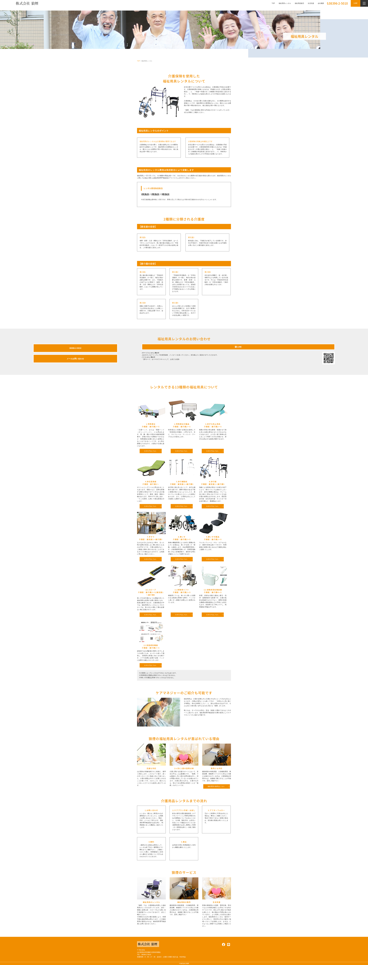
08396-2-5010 (75, 348)
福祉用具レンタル (285, 3)
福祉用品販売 (299, 3)
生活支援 (311, 3)
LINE (355, 3)
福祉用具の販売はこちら (216, 786)
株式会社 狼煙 (184, 963)
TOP (273, 3)
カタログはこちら (150, 451)
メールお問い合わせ (75, 359)
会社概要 (321, 3)
